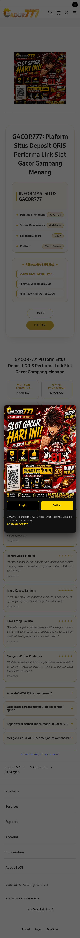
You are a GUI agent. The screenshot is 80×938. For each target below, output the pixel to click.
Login (23, 505)
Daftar (57, 505)
